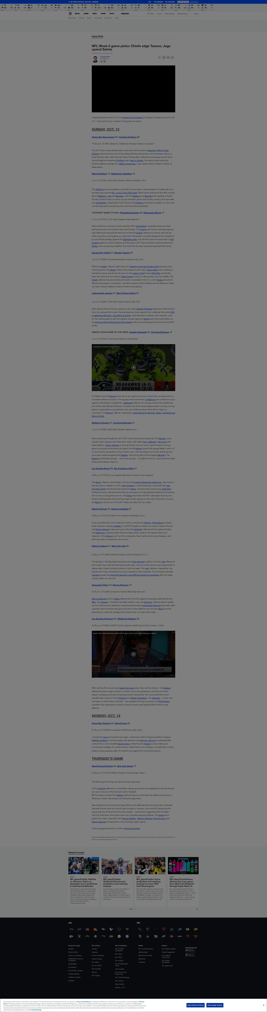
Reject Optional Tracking (195, 1005)
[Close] (263, 1005)
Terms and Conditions (84, 1002)
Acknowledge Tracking (215, 1005)
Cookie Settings (36, 1010)
